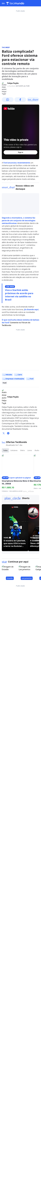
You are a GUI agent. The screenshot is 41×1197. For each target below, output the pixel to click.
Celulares (14, 450)
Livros (29, 450)
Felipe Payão (13, 83)
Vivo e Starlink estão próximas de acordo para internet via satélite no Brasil (19, 295)
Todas (5, 450)
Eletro (22, 450)
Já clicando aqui (31, 309)
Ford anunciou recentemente (16, 162)
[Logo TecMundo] (15, 3)
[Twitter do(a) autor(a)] (3, 433)
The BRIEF (6, 47)
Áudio (37, 450)
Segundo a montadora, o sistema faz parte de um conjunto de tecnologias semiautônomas (18, 220)
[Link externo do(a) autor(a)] (8, 433)
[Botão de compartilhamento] (8, 99)
